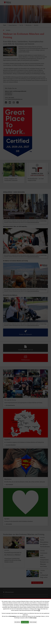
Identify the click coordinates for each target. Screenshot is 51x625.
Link (39, 610)
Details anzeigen (33, 622)
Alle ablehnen (18, 622)
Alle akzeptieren (25, 622)
